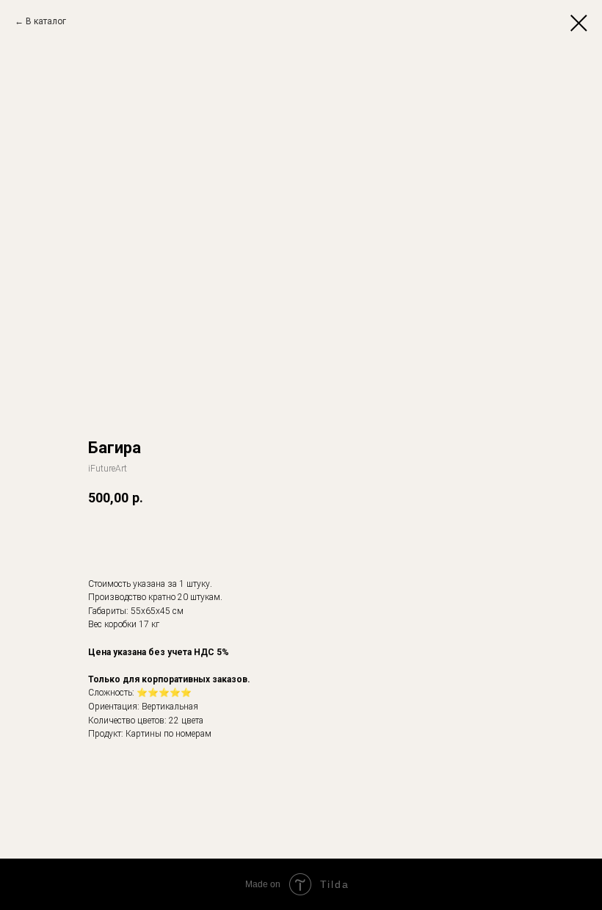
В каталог (46, 21)
